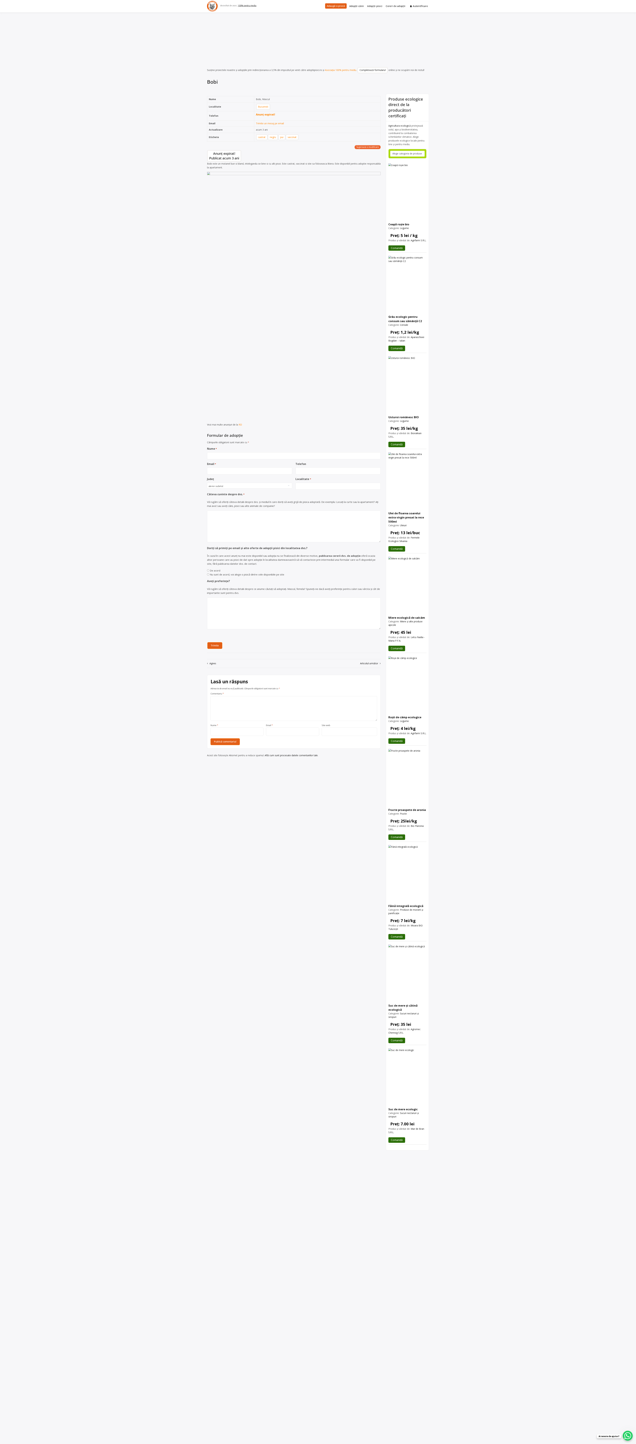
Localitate (303, 479)
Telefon (300, 464)
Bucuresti (263, 106)
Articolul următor (369, 663)
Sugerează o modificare (367, 147)
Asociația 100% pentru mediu (340, 70)
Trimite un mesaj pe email (270, 123)
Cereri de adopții (395, 6)
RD (240, 424)
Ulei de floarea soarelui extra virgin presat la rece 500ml (406, 517)
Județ (210, 479)
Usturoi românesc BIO (403, 417)
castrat (261, 137)
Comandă (397, 248)
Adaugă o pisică (336, 5)
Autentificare (420, 6)
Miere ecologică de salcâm (406, 618)
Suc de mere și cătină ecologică (403, 1008)
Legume (404, 228)
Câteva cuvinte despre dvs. (225, 494)
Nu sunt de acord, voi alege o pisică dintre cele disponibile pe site (247, 574)
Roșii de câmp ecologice (404, 717)
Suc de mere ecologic (403, 1109)
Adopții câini (356, 6)
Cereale (404, 324)
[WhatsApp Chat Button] (628, 1436)
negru (273, 137)
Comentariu (217, 693)
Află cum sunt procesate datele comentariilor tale (291, 755)
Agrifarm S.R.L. (418, 240)
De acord (215, 570)
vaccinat (292, 137)
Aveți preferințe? (218, 581)
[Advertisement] (318, 37)
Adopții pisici (374, 6)
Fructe (403, 813)
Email (211, 464)
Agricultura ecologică (399, 125)
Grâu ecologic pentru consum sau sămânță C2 (405, 319)
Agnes (213, 663)
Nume (212, 449)
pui (281, 137)
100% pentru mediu (247, 5)
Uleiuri (403, 525)
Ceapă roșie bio (398, 224)
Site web (326, 725)
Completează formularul (373, 70)
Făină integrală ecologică (405, 906)
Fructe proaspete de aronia (407, 810)
